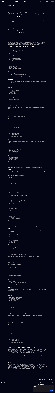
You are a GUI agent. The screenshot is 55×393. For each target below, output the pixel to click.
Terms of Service (51, 381)
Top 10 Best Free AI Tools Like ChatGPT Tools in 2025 (21, 46)
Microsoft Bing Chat (14, 114)
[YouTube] (4, 382)
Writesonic (12, 203)
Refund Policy (51, 382)
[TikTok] (6, 382)
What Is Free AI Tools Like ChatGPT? (17, 17)
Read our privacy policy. (41, 388)
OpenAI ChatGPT (13, 53)
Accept (52, 390)
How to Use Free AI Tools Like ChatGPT (17, 33)
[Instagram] (1, 382)
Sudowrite (12, 292)
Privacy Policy (51, 379)
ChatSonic (12, 262)
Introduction (11, 5)
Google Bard (13, 84)
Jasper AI (12, 144)
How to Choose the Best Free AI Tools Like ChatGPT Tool (22, 347)
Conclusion (10, 362)
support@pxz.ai (3, 380)
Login (53, 1)
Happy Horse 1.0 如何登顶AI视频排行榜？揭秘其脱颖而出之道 (42, 384)
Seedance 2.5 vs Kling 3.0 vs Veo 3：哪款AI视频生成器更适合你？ (42, 381)
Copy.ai (12, 173)
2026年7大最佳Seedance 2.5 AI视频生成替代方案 (42, 382)
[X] (3, 382)
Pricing (35, 1)
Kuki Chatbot (13, 320)
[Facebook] (8, 382)
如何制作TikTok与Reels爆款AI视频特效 (42, 379)
